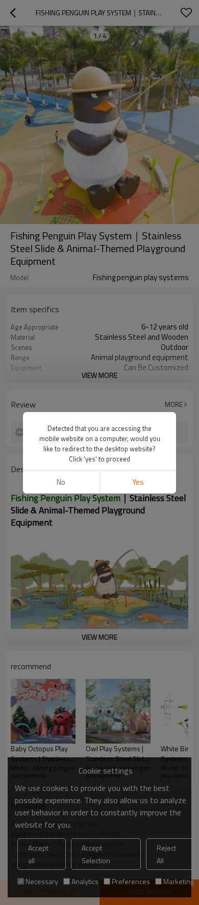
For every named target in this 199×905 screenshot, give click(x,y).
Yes (138, 482)
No (61, 482)
